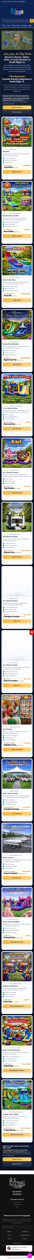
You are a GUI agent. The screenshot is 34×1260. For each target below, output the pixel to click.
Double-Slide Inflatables (11, 344)
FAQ (17, 1207)
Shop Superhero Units (17, 1006)
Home (4, 25)
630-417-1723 (12, 1)
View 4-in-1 (17, 621)
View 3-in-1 (17, 685)
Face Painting (7, 729)
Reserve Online (17, 304)
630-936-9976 (21, 1)
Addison (9, 1231)
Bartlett (25, 1238)
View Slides (17, 300)
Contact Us (17, 1202)
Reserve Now (17, 497)
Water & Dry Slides (9, 280)
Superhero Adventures (10, 986)
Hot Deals (24, 25)
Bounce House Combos (11, 216)
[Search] (32, 21)
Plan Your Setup (17, 813)
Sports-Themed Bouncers (11, 1050)
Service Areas (16, 25)
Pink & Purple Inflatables (11, 922)
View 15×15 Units (17, 557)
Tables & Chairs (8, 857)
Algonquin (24, 1231)
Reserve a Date (17, 176)
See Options (17, 364)
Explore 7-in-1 (17, 428)
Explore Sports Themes (17, 1070)
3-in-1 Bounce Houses (10, 665)
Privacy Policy (17, 1204)
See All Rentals (17, 112)
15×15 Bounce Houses (10, 536)
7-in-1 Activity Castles (10, 408)
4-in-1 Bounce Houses (10, 601)
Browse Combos (17, 236)
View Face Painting (17, 749)
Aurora (9, 1238)
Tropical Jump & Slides (10, 1114)
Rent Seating (17, 878)
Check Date (16, 433)
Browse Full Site (17, 1164)
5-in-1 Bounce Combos (10, 472)
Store (8, 25)
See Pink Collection (17, 942)
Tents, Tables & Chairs (10, 793)
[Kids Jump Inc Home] (17, 11)
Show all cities (17, 1243)
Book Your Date (17, 369)
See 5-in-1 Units (17, 492)
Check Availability (17, 107)
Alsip (9, 1235)
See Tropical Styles (17, 1134)
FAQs (30, 25)
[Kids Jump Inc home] (17, 1183)
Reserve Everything (17, 818)
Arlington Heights (24, 1235)
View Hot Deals (17, 171)
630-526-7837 (17, 1191)
